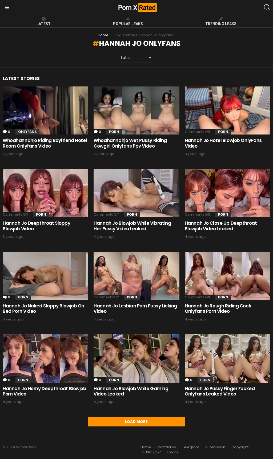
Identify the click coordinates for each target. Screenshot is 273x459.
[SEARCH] (267, 7)
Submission (215, 447)
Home (145, 447)
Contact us (166, 447)
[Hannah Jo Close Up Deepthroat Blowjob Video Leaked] (227, 193)
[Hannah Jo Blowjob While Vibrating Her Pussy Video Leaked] (136, 193)
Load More (136, 421)
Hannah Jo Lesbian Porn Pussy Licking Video (135, 308)
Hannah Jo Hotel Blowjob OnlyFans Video (223, 143)
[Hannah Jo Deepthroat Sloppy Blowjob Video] (45, 193)
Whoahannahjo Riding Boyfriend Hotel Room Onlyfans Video (45, 143)
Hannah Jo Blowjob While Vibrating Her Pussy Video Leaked (132, 226)
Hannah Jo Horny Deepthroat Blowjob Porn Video (44, 391)
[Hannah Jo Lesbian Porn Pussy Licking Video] (136, 276)
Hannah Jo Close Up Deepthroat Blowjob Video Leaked (221, 226)
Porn (114, 131)
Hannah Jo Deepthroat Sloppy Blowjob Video (36, 226)
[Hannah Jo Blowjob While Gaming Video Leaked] (136, 358)
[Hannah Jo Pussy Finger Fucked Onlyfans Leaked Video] (227, 358)
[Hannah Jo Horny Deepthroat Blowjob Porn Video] (45, 358)
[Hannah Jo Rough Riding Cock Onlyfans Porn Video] (227, 276)
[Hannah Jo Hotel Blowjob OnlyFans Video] (227, 110)
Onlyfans (27, 131)
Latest (44, 24)
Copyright (239, 447)
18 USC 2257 (150, 452)
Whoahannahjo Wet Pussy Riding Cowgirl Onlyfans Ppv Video (130, 143)
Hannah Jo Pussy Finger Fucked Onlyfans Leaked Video (220, 391)
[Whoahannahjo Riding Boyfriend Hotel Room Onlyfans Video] (45, 110)
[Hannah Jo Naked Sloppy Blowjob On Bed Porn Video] (45, 276)
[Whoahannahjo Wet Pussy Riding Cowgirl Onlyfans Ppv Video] (136, 110)
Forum (172, 452)
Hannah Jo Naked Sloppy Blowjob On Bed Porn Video (43, 308)
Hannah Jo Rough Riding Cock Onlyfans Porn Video (218, 308)
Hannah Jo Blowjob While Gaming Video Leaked (131, 391)
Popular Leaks (128, 24)
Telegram (190, 447)
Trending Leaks (220, 24)
